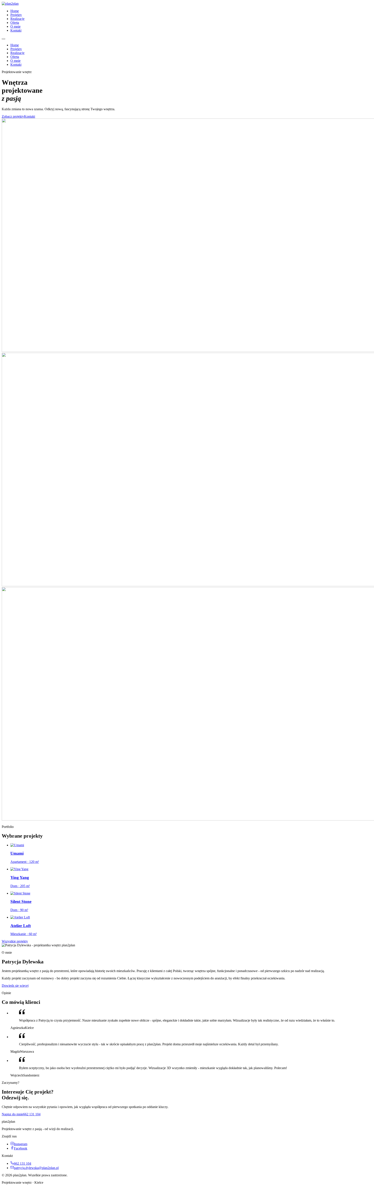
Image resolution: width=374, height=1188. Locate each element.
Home (14, 11)
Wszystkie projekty (15, 941)
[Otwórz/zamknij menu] (3, 39)
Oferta (14, 22)
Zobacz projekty (13, 116)
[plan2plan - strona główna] (10, 3)
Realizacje (17, 19)
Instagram (20, 1144)
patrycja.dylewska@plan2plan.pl (36, 1168)
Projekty (16, 15)
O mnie (15, 26)
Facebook (20, 1148)
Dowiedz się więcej (15, 985)
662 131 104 (31, 1114)
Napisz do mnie (12, 1114)
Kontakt (15, 30)
